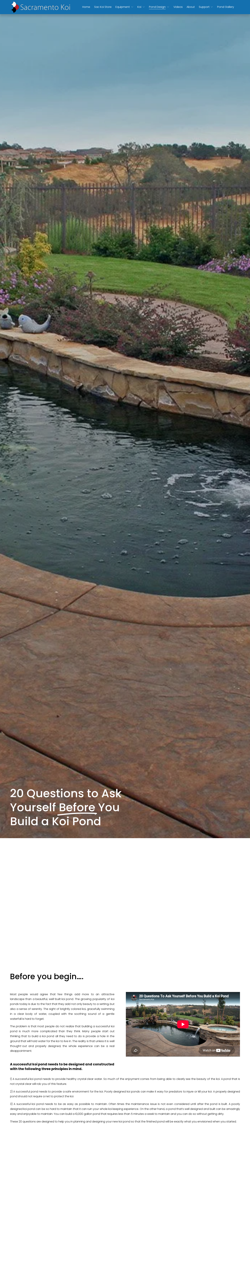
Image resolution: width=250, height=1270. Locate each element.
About (191, 7)
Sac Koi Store (103, 7)
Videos (178, 7)
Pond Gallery (225, 7)
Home (86, 7)
